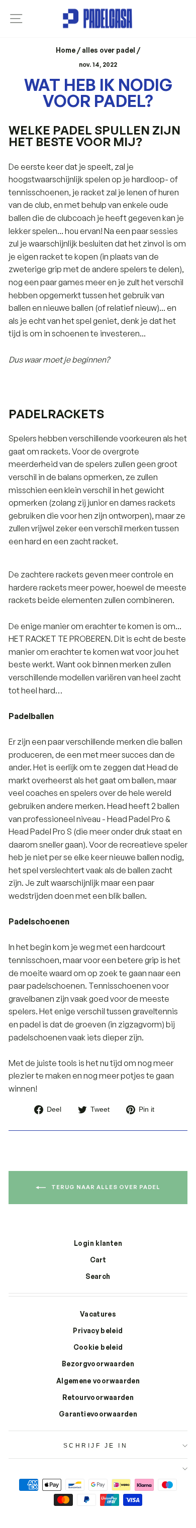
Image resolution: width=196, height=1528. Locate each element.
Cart (98, 1259)
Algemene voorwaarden (98, 1380)
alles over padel (108, 50)
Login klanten (98, 1243)
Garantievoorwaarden (98, 1413)
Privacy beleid (98, 1330)
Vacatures (98, 1314)
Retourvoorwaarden (98, 1397)
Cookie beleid (98, 1347)
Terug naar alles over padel (105, 1187)
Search (97, 1276)
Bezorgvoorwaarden (98, 1363)
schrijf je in (95, 1445)
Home (65, 50)
